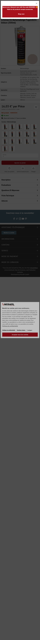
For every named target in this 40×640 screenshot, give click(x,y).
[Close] (36, 3)
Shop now (21, 14)
